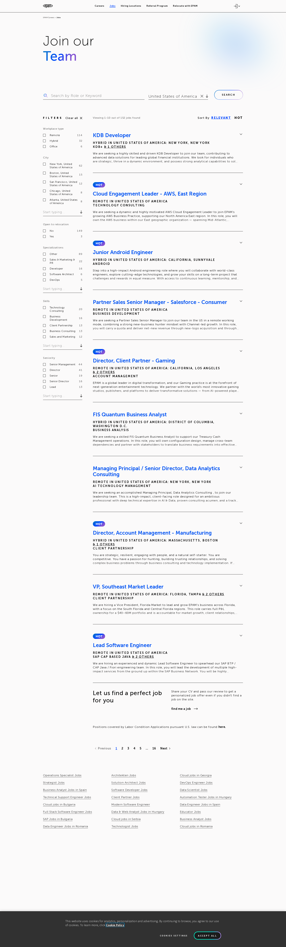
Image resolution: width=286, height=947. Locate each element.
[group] (168, 149)
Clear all (71, 118)
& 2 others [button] (104, 372)
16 (154, 748)
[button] (99, 184)
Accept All (207, 935)
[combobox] (149, 96)
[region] (143, 929)
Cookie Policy (115, 925)
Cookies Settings (174, 935)
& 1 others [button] (115, 147)
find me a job (181, 709)
